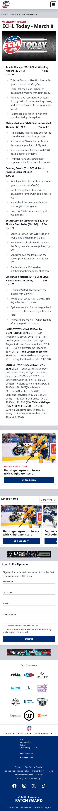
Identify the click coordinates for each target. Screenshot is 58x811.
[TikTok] (43, 786)
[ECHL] (6, 4)
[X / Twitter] (34, 786)
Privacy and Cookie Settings (29, 778)
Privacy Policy (38, 771)
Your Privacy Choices (24, 774)
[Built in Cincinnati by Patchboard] (29, 799)
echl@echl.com (26, 757)
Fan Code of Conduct (34, 767)
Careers (39, 774)
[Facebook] (14, 786)
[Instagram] (24, 786)
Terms (50, 771)
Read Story (30, 479)
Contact (18, 767)
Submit (29, 638)
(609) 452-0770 (26, 753)
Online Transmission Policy (17, 771)
